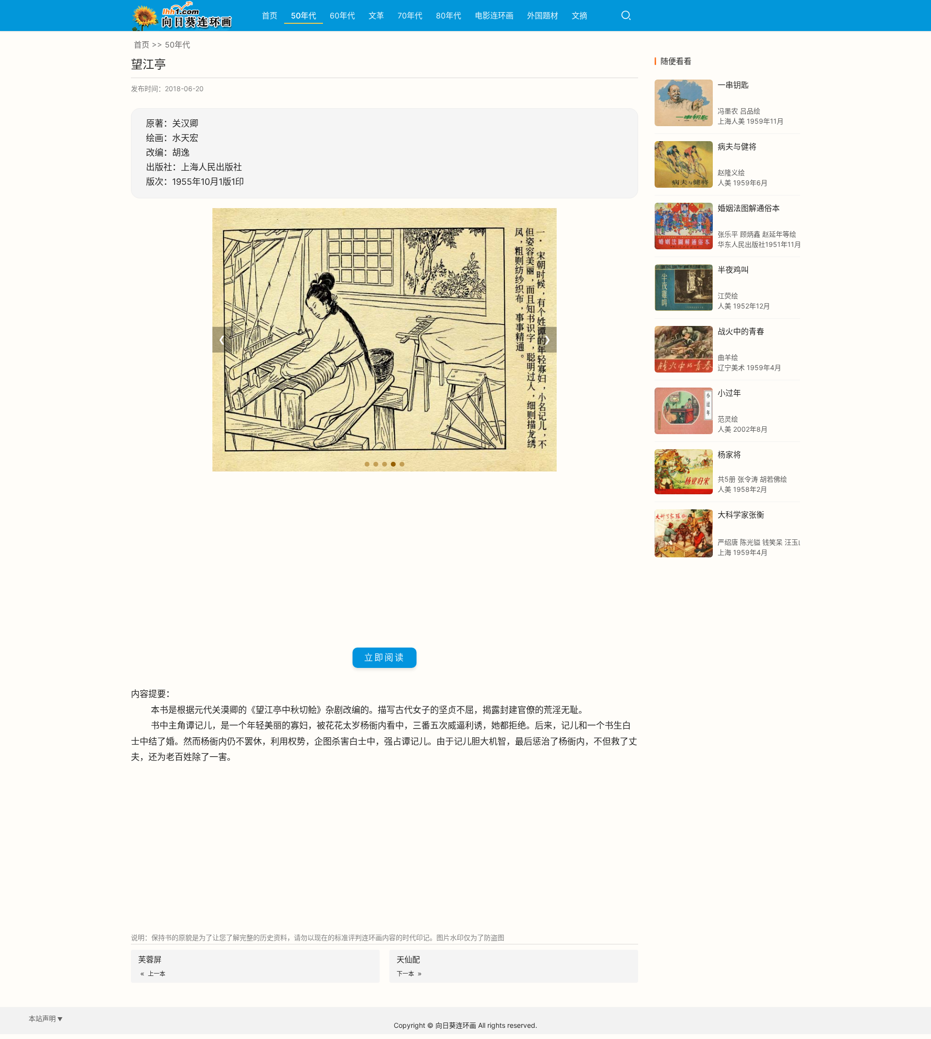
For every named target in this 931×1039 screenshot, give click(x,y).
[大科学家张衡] (684, 533)
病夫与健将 (737, 146)
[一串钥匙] (684, 103)
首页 (269, 15)
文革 (376, 15)
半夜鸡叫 (733, 270)
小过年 (729, 393)
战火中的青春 (741, 331)
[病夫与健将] (684, 164)
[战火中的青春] (684, 349)
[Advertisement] (384, 558)
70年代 (410, 15)
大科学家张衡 (741, 515)
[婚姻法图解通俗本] (684, 226)
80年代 (448, 15)
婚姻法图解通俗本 (749, 208)
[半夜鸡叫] (684, 287)
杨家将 (729, 454)
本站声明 (42, 1018)
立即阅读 (384, 657)
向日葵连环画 (455, 1025)
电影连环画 (494, 15)
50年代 (303, 15)
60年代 (342, 15)
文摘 (579, 15)
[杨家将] (684, 471)
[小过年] (684, 411)
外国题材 (542, 15)
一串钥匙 (733, 85)
